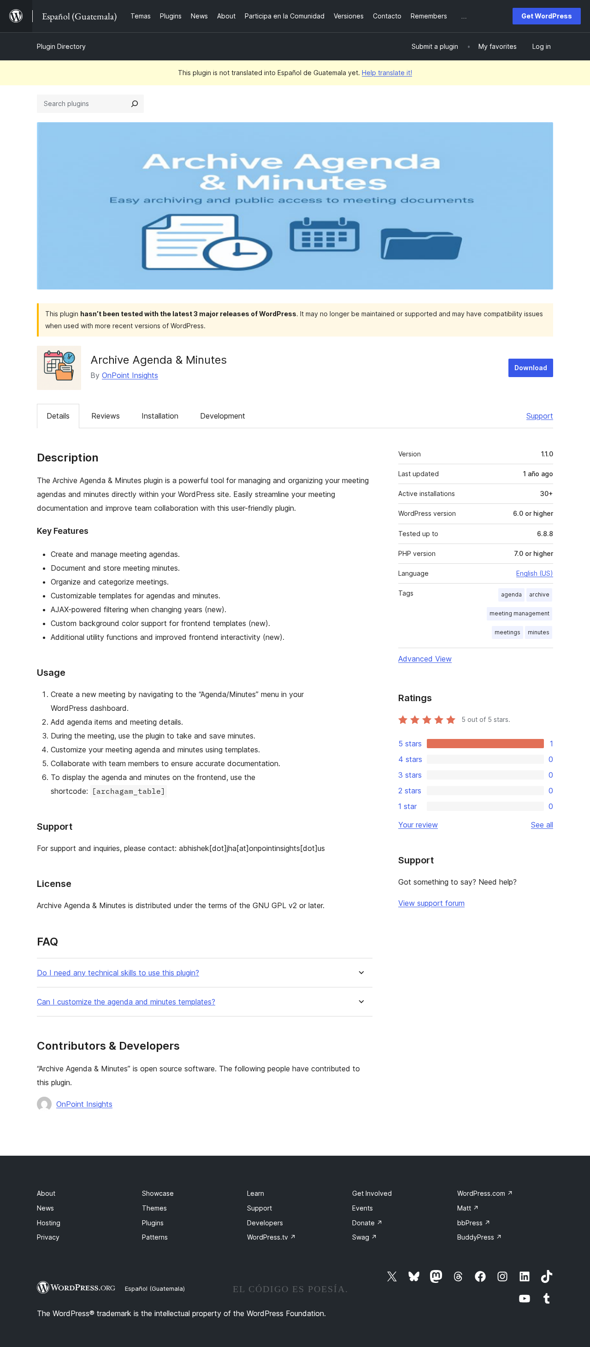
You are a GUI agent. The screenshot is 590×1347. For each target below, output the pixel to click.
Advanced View (425, 658)
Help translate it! (387, 73)
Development (222, 415)
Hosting (48, 1223)
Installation (160, 415)
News (45, 1208)
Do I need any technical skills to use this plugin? (118, 973)
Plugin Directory (61, 46)
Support (539, 415)
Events (362, 1208)
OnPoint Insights (130, 375)
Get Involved (372, 1193)
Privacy (48, 1237)
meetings (507, 632)
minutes (538, 632)
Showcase (158, 1193)
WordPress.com (485, 1193)
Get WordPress (546, 16)
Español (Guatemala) (155, 1288)
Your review (418, 824)
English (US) (534, 573)
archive (539, 594)
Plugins (153, 1223)
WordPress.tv (271, 1237)
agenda (511, 594)
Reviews (105, 415)
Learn (255, 1193)
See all (542, 824)
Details (58, 415)
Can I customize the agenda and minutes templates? (126, 1002)
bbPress (473, 1223)
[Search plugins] (134, 104)
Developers (265, 1223)
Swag (364, 1237)
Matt (468, 1208)
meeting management (519, 613)
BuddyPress (479, 1237)
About (46, 1193)
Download (530, 368)
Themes (154, 1208)
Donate (367, 1223)
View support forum (431, 903)
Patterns (155, 1237)
